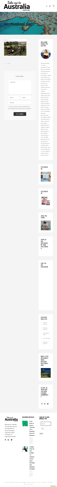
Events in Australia (45, 323)
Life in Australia (46, 338)
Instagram (47, 151)
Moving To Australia (45, 342)
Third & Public (29, 484)
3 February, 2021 (31, 438)
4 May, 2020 (30, 471)
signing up (45, 143)
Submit (41, 433)
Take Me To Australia (31, 442)
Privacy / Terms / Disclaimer (40, 482)
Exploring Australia (45, 328)
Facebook (46, 153)
